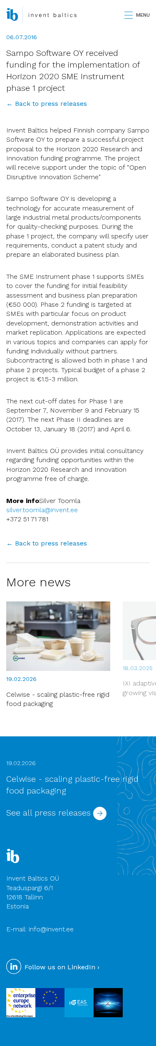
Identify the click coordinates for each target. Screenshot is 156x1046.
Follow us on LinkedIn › (60, 967)
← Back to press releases (46, 104)
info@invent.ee (51, 929)
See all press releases (49, 813)
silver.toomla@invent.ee (42, 510)
